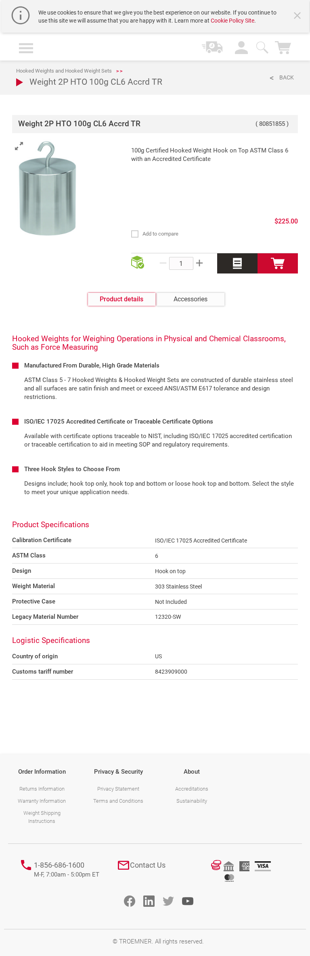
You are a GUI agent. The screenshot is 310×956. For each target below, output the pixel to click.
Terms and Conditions (118, 801)
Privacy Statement (118, 789)
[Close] (298, 16)
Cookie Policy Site (232, 20)
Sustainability (191, 801)
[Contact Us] (123, 865)
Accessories (190, 299)
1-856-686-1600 (66, 869)
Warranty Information (42, 801)
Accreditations (191, 789)
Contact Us (147, 865)
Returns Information (42, 789)
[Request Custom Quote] (237, 263)
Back (286, 77)
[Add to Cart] (278, 263)
